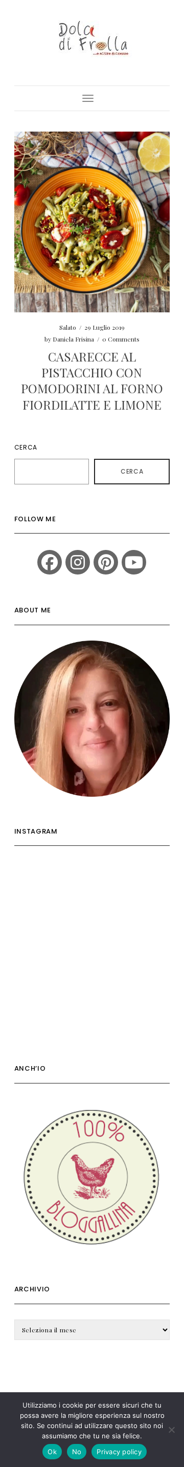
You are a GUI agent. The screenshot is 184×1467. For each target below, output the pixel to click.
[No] (171, 1430)
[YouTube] (134, 562)
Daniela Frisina (73, 339)
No (77, 1452)
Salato (67, 327)
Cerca (25, 447)
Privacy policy (119, 1452)
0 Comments (121, 339)
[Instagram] (77, 562)
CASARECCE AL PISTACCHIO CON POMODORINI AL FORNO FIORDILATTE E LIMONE (92, 380)
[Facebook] (49, 562)
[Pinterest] (106, 562)
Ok (52, 1452)
